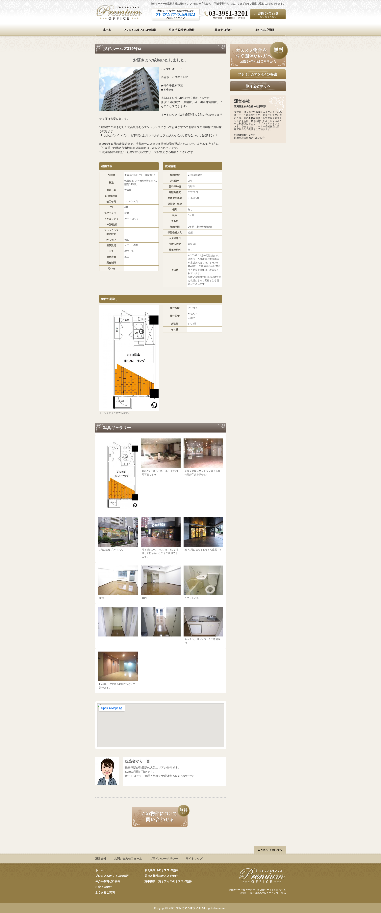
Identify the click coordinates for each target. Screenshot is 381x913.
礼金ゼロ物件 (103, 886)
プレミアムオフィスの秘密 (112, 875)
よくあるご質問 (105, 892)
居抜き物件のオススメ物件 (161, 875)
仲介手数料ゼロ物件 (107, 881)
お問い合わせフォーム (128, 858)
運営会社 (100, 858)
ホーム (99, 870)
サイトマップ (194, 858)
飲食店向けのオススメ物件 (161, 870)
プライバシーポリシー (164, 858)
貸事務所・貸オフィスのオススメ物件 (168, 881)
